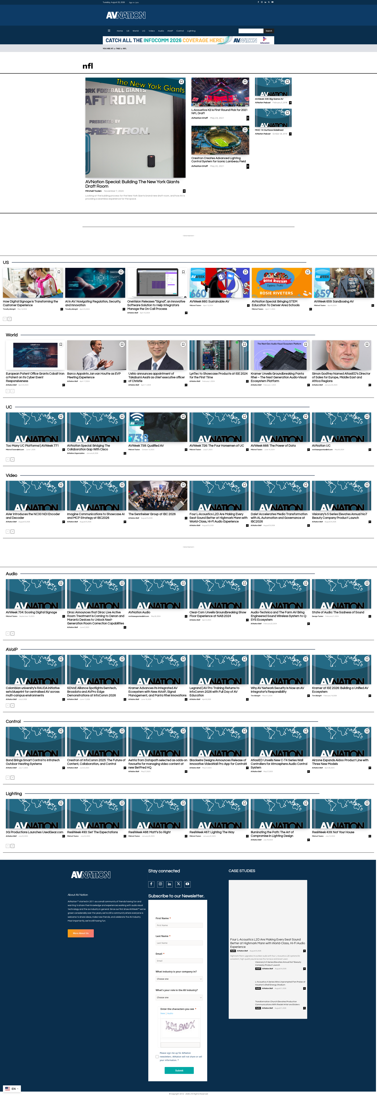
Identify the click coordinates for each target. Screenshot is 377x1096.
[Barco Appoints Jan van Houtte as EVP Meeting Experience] (96, 355)
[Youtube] (272, 2)
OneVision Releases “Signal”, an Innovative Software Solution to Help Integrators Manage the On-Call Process (156, 305)
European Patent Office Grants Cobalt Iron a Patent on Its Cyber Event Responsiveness (35, 377)
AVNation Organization (76, 453)
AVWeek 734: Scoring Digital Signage (31, 612)
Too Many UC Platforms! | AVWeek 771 (32, 445)
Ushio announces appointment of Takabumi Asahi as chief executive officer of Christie (156, 377)
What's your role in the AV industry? (177, 990)
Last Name (162, 936)
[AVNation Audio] (157, 594)
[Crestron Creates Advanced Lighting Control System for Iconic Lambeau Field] (220, 140)
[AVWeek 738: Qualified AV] (157, 427)
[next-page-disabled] (12, 391)
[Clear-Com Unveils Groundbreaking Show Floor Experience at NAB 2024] (219, 594)
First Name (162, 918)
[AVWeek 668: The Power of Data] (280, 427)
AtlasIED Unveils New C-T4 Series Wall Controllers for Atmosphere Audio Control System (279, 764)
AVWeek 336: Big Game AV (269, 99)
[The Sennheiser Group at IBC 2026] (157, 495)
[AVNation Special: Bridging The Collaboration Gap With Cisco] (96, 427)
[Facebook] (258, 2)
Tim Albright (255, 696)
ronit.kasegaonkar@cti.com (322, 449)
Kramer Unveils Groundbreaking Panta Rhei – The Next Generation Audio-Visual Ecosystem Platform (278, 377)
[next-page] (9, 319)
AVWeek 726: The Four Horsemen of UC (217, 445)
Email (159, 953)
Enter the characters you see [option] (177, 1009)
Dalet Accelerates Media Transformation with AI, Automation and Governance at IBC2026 (279, 518)
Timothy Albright (9, 309)
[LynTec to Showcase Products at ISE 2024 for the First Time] (219, 355)
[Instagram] (262, 2)
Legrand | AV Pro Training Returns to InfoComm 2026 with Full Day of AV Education (214, 691)
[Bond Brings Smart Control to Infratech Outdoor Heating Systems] (35, 741)
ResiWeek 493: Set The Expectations (92, 832)
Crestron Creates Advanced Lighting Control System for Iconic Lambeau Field (218, 160)
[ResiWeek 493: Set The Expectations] (96, 813)
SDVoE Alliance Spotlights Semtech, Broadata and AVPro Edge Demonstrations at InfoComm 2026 (92, 691)
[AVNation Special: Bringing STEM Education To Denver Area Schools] (282, 283)
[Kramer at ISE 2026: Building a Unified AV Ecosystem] (341, 669)
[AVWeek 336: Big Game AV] (273, 87)
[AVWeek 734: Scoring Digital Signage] (35, 594)
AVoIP (258, 968)
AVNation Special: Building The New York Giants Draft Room (132, 184)
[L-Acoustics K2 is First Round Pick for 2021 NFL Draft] (220, 92)
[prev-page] (5, 319)
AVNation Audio (139, 612)
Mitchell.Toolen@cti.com (15, 449)
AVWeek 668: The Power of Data (273, 445)
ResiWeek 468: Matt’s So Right (149, 832)
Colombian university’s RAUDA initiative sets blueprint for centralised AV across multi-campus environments (33, 691)
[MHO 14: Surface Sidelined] (273, 118)
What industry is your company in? (176, 971)
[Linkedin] (265, 2)
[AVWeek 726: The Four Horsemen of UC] (219, 427)
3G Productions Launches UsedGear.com (34, 832)
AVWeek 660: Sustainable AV (209, 301)
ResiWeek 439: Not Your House (333, 832)
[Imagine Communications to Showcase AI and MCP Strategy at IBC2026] (96, 495)
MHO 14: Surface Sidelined (269, 130)
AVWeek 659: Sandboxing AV (334, 301)
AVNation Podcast (263, 103)
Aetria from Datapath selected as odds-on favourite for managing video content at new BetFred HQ (157, 764)
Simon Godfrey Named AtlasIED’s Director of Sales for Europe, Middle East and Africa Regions (341, 377)
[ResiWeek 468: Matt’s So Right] (157, 813)
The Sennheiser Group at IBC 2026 (152, 514)
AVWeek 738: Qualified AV (146, 445)
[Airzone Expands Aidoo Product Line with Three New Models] (341, 741)
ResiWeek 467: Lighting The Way (212, 832)
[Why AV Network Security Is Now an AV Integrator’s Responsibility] (280, 669)
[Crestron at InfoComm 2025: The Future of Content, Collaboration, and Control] (96, 741)
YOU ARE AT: (108, 48)
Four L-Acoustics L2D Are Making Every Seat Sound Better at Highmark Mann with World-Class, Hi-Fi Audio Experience (219, 518)
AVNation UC (321, 445)
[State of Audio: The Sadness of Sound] (341, 594)
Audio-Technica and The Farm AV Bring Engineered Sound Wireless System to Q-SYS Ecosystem (279, 616)
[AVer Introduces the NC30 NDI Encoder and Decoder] (35, 495)
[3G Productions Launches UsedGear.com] (35, 813)
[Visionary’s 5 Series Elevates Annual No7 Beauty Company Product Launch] (341, 495)
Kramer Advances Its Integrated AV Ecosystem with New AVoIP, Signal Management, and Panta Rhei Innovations (157, 691)
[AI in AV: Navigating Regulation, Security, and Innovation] (95, 283)
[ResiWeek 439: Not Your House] (341, 813)
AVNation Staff (199, 118)
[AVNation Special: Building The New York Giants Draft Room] (135, 128)
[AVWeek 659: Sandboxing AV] (344, 283)
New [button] (163, 1013)
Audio (233, 951)
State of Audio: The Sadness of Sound (338, 612)
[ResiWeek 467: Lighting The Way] (219, 813)
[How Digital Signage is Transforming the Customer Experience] (33, 283)
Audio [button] (170, 1013)
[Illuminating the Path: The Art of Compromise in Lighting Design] (280, 813)
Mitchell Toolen (93, 191)
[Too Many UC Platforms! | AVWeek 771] (35, 427)
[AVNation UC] (341, 427)
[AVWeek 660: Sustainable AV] (220, 283)
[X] (269, 2)
